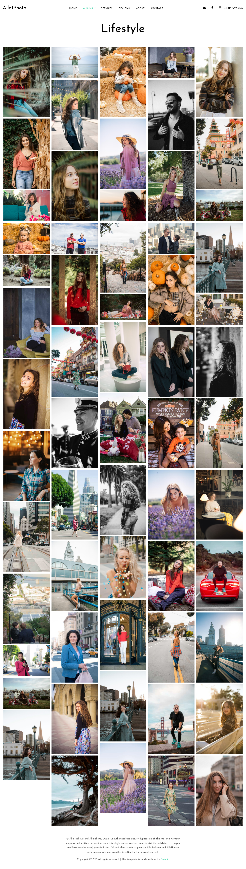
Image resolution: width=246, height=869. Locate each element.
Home (73, 8)
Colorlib (165, 859)
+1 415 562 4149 (233, 8)
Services (107, 8)
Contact (157, 8)
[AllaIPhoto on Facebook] (212, 8)
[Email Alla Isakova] (206, 8)
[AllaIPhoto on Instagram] (220, 8)
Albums (88, 8)
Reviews (124, 8)
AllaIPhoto (14, 8)
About (140, 8)
